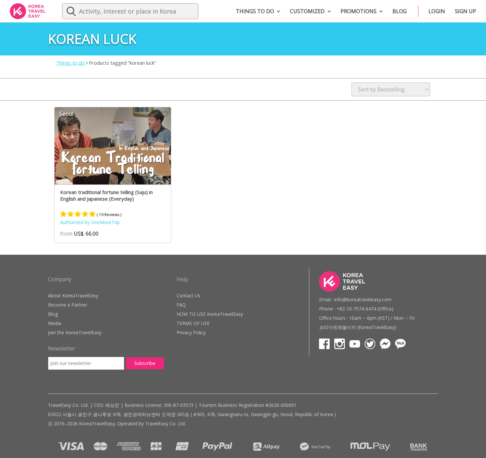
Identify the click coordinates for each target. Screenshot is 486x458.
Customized (307, 11)
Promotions (359, 11)
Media (54, 323)
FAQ (181, 305)
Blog (399, 11)
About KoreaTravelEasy (73, 295)
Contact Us (188, 295)
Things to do (255, 11)
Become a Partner (67, 305)
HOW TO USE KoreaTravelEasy (210, 314)
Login (436, 11)
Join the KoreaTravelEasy (74, 332)
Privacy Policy (191, 332)
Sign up (465, 11)
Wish (165, 114)
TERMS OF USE (193, 323)
